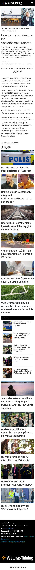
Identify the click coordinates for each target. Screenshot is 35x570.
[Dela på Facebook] (14, 71)
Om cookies (5, 539)
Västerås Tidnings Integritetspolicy (13, 542)
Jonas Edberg (29, 536)
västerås (5, 143)
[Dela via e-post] (20, 71)
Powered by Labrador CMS (17, 567)
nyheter (15, 143)
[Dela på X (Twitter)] (17, 71)
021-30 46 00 (8, 528)
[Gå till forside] (12, 3)
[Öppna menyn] (32, 3)
